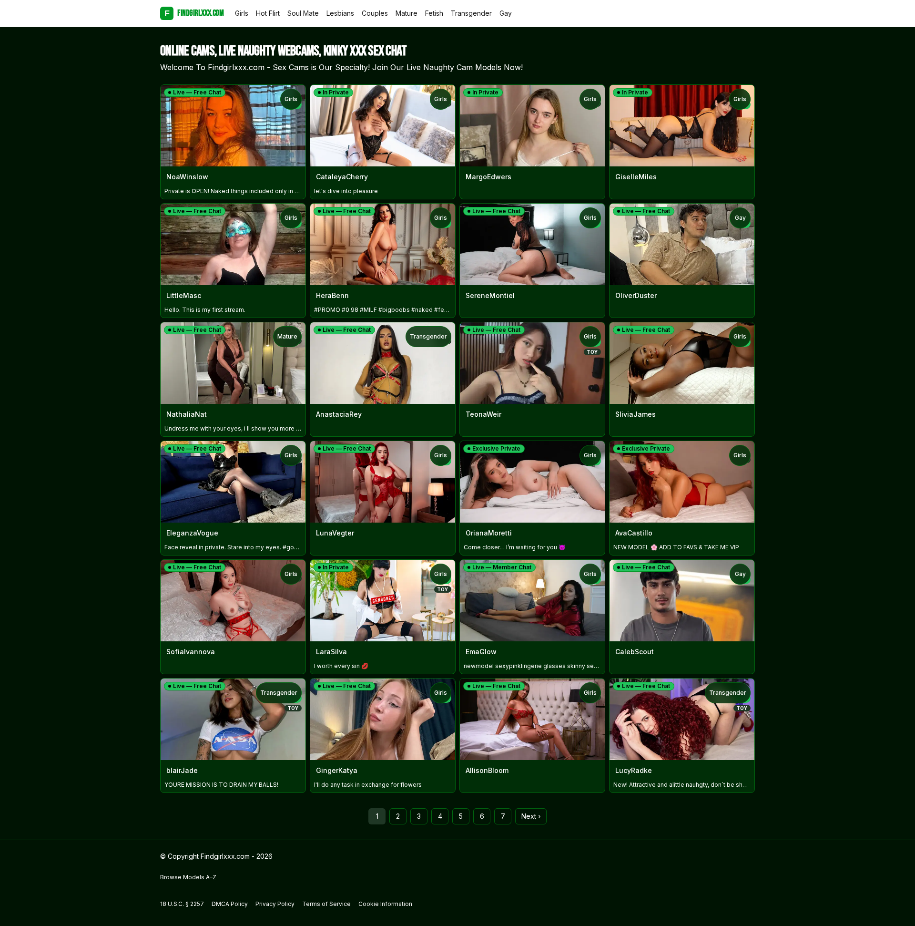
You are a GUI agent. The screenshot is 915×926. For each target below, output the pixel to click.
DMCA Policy (230, 903)
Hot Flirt (268, 13)
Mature (406, 13)
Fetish (434, 13)
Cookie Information (385, 903)
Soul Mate (303, 13)
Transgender (471, 13)
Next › (530, 816)
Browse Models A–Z (188, 877)
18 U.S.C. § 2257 (182, 903)
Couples (375, 13)
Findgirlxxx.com (194, 13)
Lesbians (340, 13)
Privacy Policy (275, 903)
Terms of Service (326, 903)
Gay (505, 13)
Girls (241, 13)
